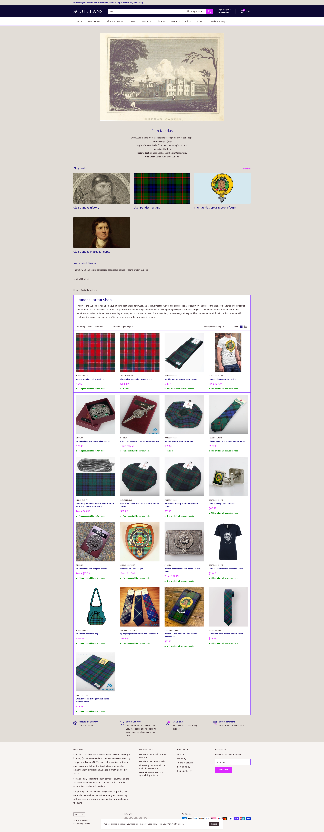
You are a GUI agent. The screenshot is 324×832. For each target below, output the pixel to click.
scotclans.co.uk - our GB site (152, 761)
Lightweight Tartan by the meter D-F (136, 379)
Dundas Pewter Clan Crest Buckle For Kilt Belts (182, 570)
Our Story (181, 758)
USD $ (77, 814)
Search (180, 754)
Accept (214, 824)
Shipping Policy (184, 771)
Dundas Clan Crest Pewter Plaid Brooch (93, 441)
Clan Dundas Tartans (147, 207)
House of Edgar (215, 438)
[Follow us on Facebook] (126, 819)
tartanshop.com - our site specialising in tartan (151, 773)
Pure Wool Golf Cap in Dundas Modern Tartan (181, 505)
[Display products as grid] (241, 327)
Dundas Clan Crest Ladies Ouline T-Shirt (226, 569)
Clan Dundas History (86, 207)
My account (223, 12)
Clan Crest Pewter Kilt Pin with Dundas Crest (139, 441)
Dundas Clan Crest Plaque (131, 569)
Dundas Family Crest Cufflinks (222, 503)
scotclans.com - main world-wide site (152, 756)
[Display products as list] (245, 327)
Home (75, 290)
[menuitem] (78, 21)
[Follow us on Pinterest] (140, 819)
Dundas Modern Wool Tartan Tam (179, 441)
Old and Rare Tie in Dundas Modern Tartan (227, 441)
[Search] (209, 11)
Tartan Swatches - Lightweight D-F (91, 379)
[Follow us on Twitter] (131, 819)
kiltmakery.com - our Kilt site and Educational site (152, 767)
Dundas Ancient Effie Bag (87, 634)
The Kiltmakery (82, 376)
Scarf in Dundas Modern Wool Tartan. (181, 379)
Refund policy (183, 767)
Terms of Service (185, 763)
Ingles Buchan (171, 376)
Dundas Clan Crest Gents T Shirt (223, 379)
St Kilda (79, 438)
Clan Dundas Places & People (91, 251)
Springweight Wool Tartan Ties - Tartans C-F (139, 634)
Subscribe (223, 770)
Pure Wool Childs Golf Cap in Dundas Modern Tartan (139, 505)
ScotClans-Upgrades (129, 630)
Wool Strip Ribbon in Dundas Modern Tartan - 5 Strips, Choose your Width (95, 505)
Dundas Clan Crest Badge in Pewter (91, 569)
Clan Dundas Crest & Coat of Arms (215, 207)
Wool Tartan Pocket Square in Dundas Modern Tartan (92, 700)
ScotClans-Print (216, 376)
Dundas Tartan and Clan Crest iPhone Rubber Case (181, 635)
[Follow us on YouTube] (145, 819)
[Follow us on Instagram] (136, 819)
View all (247, 168)
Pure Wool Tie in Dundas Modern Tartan (226, 634)
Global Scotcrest (127, 565)
